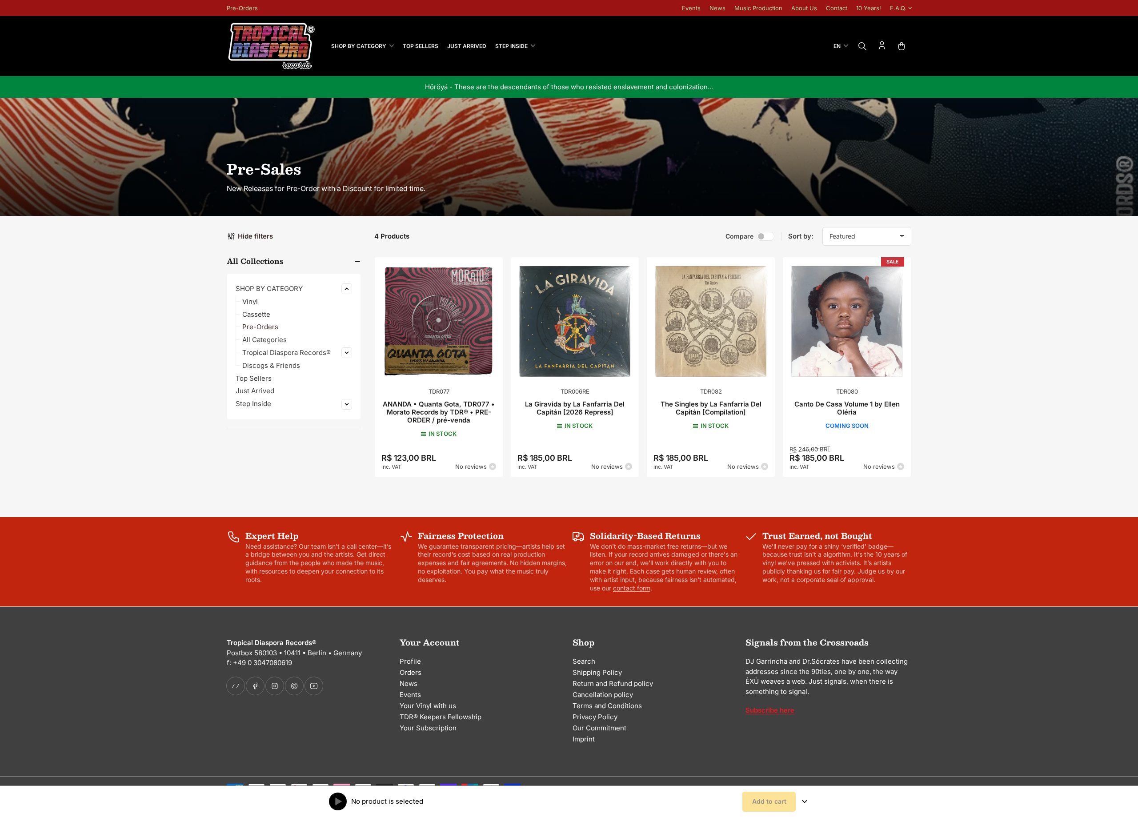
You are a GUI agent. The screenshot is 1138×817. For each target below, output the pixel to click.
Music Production (758, 8)
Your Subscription (428, 728)
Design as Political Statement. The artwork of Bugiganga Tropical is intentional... (688, 87)
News (717, 8)
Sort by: (800, 236)
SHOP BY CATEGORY (358, 46)
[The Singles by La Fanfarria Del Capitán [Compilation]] (710, 321)
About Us (804, 8)
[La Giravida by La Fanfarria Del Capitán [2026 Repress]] (574, 321)
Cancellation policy (603, 694)
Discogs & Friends (271, 365)
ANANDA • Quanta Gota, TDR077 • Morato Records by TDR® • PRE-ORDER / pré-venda (439, 412)
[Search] (862, 46)
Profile (410, 661)
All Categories (264, 339)
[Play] (338, 801)
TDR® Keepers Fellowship (440, 717)
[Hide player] (804, 801)
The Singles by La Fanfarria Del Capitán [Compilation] (711, 408)
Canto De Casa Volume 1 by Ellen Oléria (847, 408)
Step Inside (511, 46)
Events (691, 8)
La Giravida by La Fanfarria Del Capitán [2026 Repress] (575, 408)
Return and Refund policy (613, 683)
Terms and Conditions (607, 705)
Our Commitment (599, 728)
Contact (836, 8)
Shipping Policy (597, 672)
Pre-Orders (242, 8)
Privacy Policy (595, 717)
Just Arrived (466, 46)
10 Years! (868, 8)
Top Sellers (420, 46)
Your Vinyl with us (428, 705)
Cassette (256, 314)
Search (584, 661)
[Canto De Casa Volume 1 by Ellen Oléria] (846, 321)
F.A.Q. (898, 8)
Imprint (584, 739)
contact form (631, 588)
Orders (410, 672)
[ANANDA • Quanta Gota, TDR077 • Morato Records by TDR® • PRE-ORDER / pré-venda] (438, 321)
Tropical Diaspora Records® (286, 352)
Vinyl (250, 301)
